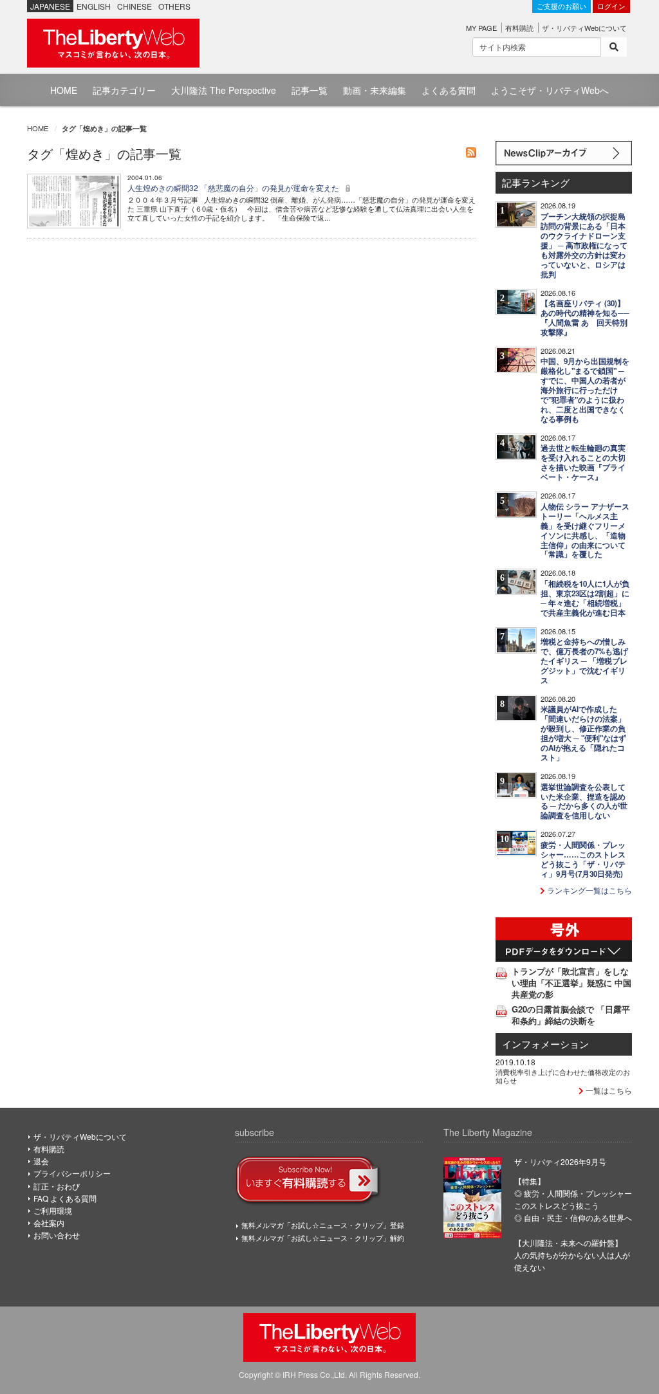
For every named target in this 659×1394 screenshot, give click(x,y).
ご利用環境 (52, 1210)
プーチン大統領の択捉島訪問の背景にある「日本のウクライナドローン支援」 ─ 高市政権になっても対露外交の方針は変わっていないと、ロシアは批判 (584, 245)
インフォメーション (545, 1043)
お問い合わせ (56, 1234)
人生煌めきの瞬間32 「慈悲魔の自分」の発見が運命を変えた (234, 187)
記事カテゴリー (124, 90)
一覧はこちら (608, 1090)
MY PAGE (481, 28)
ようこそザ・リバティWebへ (550, 90)
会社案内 (48, 1222)
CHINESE (134, 6)
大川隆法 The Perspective (223, 90)
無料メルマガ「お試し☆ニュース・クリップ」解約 (322, 1238)
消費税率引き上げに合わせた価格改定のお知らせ (563, 1076)
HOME (63, 90)
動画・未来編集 (374, 90)
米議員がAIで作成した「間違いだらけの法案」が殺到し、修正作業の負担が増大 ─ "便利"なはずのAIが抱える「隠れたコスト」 (583, 733)
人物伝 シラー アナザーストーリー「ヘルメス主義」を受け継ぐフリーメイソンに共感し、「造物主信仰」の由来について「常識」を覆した (585, 530)
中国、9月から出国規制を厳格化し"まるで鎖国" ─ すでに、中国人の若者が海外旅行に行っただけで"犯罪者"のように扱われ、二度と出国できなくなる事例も (585, 390)
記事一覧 (310, 90)
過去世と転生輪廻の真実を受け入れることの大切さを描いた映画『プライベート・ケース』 (583, 462)
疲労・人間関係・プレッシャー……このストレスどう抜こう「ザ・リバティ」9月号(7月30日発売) (583, 859)
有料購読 (519, 28)
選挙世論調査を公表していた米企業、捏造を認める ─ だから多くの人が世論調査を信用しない (584, 801)
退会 (41, 1160)
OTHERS (174, 6)
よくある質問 (449, 90)
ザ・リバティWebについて (584, 28)
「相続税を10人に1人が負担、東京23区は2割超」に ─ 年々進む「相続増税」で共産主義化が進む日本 (585, 598)
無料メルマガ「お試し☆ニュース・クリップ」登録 (322, 1225)
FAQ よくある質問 (65, 1198)
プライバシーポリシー (72, 1173)
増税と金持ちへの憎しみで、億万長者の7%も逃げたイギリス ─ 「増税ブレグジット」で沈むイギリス (584, 661)
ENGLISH (94, 6)
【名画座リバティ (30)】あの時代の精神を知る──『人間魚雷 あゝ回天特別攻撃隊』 (585, 318)
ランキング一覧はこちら (588, 890)
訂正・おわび (56, 1185)
